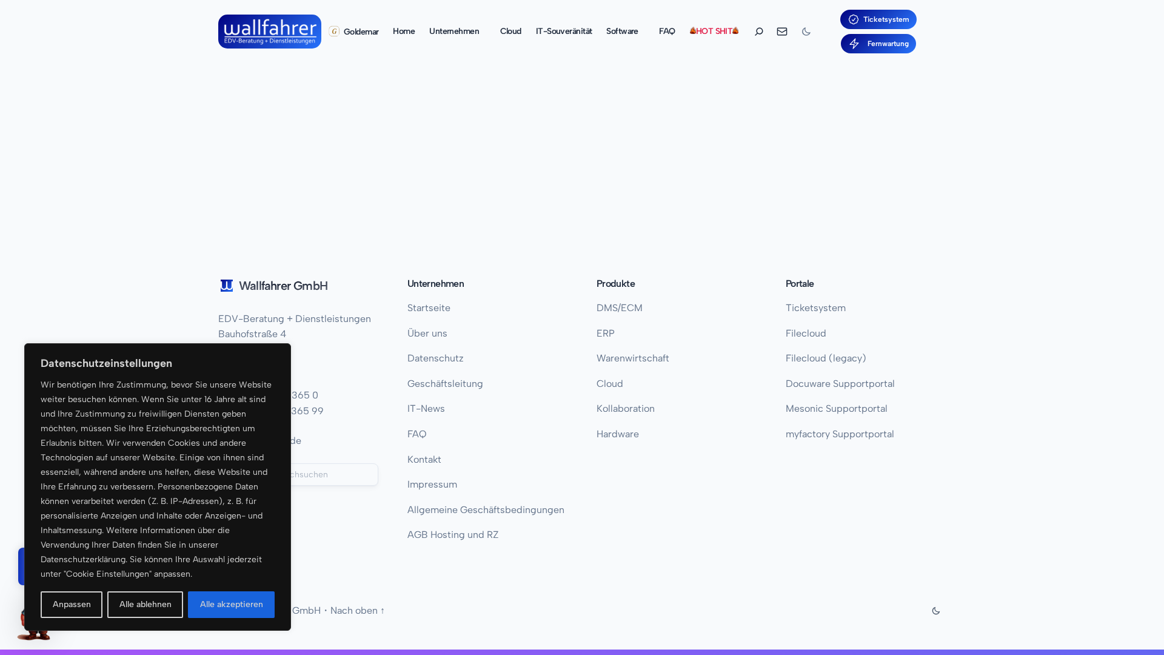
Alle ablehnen (145, 604)
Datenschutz (435, 358)
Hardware (618, 434)
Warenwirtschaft (633, 358)
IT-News (426, 408)
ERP (606, 333)
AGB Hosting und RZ (453, 534)
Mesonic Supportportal (837, 408)
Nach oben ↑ (357, 610)
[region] (157, 487)
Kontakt (424, 459)
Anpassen (72, 604)
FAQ (417, 434)
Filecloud (806, 333)
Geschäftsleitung (445, 383)
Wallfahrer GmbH (283, 285)
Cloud (610, 383)
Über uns (427, 333)
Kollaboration (626, 408)
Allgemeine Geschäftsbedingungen (485, 510)
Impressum (432, 484)
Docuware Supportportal (840, 383)
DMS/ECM (620, 308)
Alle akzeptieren (231, 604)
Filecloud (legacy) (826, 358)
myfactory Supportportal (840, 434)
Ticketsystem (886, 19)
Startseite (428, 308)
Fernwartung (886, 43)
